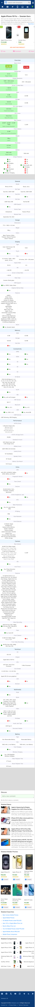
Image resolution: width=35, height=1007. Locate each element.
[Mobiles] (17, 7)
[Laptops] (22, 7)
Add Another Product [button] (17, 47)
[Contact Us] (2, 993)
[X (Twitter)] (11, 993)
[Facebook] (6, 993)
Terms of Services (23, 1005)
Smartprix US (4, 998)
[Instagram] (19, 993)
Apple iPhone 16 (5, 872)
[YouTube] (15, 993)
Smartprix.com (15, 1003)
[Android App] (33, 993)
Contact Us (4, 1005)
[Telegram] (24, 993)
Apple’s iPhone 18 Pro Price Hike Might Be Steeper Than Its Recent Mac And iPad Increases (21, 830)
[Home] (2, 7)
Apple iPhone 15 (16, 872)
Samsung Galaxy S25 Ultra (28, 872)
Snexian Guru (22, 40)
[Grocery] (32, 7)
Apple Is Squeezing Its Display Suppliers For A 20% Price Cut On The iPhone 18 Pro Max (21, 808)
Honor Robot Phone (4, 899)
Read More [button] (31, 24)
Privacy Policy (12, 1005)
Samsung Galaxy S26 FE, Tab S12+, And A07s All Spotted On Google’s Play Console (22, 841)
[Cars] (27, 7)
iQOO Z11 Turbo (28, 900)
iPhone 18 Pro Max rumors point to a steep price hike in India (22, 819)
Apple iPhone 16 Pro (6, 40)
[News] (7, 7)
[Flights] (12, 7)
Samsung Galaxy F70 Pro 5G (16, 899)
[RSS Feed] (28, 993)
